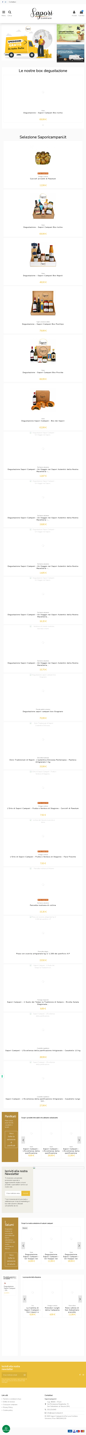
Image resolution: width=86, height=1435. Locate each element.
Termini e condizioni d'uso (12, 1399)
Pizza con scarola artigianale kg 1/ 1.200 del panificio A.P (43, 954)
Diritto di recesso (9, 1402)
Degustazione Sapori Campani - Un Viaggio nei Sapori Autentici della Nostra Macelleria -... (43, 470)
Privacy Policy (8, 1407)
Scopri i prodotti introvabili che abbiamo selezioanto (39, 1118)
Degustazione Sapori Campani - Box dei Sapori (43, 421)
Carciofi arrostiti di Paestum (43, 179)
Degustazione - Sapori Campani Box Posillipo (43, 324)
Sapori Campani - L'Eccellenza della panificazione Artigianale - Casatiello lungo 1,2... (43, 1100)
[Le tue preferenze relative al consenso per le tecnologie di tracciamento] (2, 1076)
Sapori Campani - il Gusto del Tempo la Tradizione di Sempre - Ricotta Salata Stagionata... (43, 1003)
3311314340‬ (51, 1410)
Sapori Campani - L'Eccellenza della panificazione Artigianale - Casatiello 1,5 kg (43, 1050)
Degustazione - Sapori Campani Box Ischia (43, 113)
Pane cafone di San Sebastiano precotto (72, 1310)
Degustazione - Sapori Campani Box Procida (43, 372)
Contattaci (12, 2)
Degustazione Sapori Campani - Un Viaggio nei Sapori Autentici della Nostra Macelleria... (43, 616)
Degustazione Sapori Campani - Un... (9, 1288)
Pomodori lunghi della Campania (52, 1309)
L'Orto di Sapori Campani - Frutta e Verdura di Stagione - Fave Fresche (43, 857)
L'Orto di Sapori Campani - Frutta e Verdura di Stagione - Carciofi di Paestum (43, 808)
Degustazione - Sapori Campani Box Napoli (43, 276)
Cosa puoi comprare (10, 1404)
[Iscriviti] (24, 1375)
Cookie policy (8, 1410)
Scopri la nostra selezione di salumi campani (37, 1223)
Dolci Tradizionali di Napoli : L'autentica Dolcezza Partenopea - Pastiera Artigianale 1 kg (43, 761)
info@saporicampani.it (55, 1413)
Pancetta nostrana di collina (43, 905)
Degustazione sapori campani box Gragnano (43, 711)
